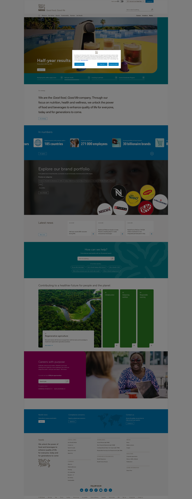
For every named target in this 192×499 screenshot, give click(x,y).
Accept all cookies (114, 64)
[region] (96, 59)
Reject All (102, 64)
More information (84, 60)
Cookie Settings (79, 64)
